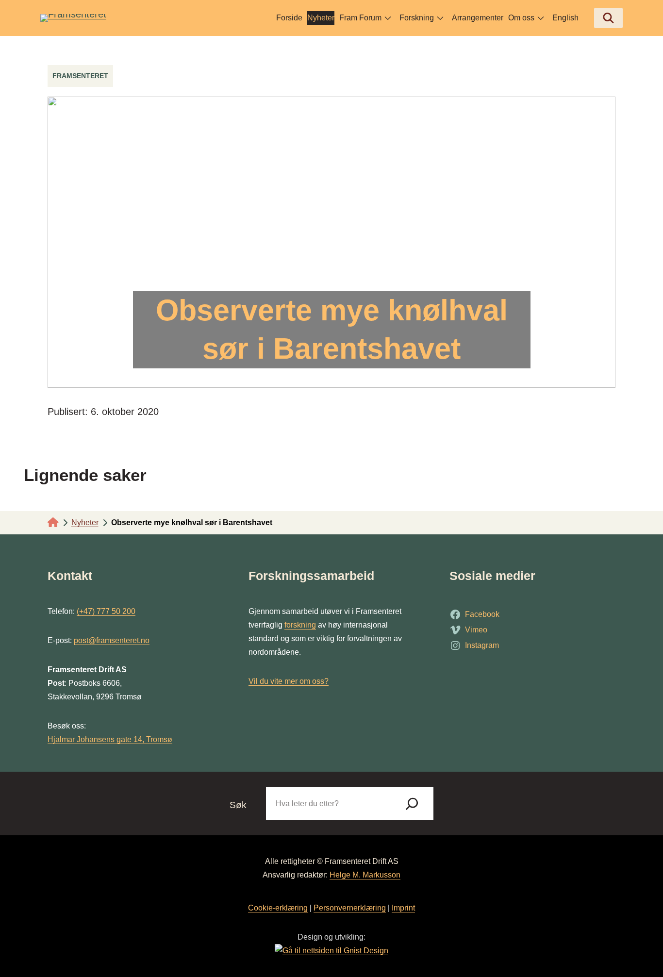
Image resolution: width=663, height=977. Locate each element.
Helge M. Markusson (365, 875)
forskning (300, 625)
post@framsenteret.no (111, 640)
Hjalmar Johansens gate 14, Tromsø (110, 739)
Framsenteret (80, 76)
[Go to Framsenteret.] (53, 522)
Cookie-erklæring (278, 908)
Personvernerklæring (350, 908)
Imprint (403, 908)
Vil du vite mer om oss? (289, 681)
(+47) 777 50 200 (106, 611)
